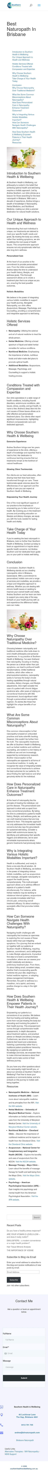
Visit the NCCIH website (26, 1161)
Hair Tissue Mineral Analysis (19, 1246)
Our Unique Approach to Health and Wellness (22, 58)
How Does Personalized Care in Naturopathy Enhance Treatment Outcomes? (22, 106)
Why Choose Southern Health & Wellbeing (21, 74)
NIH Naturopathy (32, 1451)
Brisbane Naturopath (25, 1440)
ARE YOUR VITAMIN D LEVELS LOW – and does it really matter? (23, 1235)
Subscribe (14, 1279)
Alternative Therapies (14, 1451)
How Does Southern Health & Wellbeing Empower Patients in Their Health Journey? (23, 135)
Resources (16, 142)
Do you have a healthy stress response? (24, 1230)
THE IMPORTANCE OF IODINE (20, 1250)
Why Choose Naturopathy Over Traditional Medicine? (23, 89)
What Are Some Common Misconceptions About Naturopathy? (23, 97)
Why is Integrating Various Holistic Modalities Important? (23, 117)
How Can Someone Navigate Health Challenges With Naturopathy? (24, 125)
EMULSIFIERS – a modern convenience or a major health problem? (24, 1241)
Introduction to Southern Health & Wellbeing (22, 53)
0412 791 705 (27, 1424)
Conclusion (17, 85)
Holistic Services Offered (22, 63)
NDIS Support (10, 1454)
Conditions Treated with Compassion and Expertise (23, 67)
